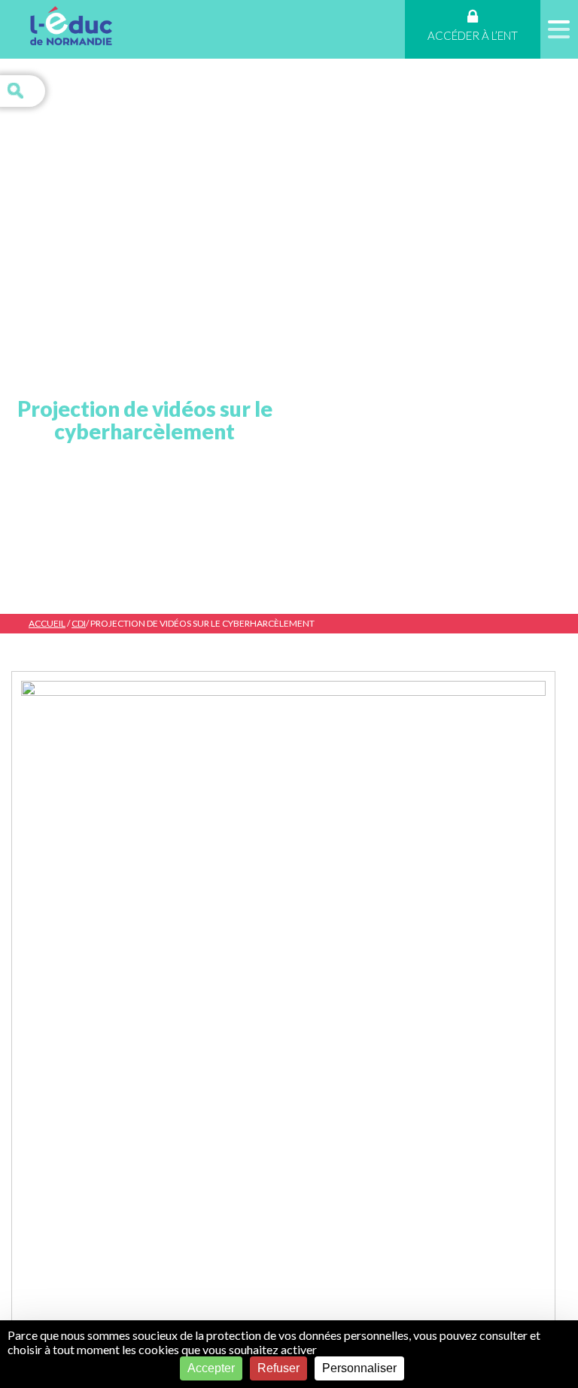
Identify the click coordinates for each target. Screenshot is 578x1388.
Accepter (211, 1368)
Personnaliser (359, 1368)
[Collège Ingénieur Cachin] (71, 28)
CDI (78, 623)
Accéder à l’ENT (472, 35)
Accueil (47, 623)
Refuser (278, 1368)
